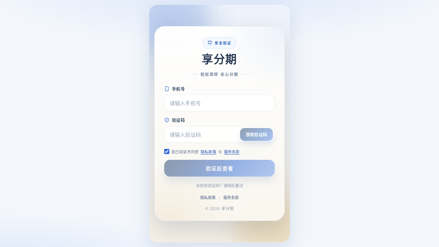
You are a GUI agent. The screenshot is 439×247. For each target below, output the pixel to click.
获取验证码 (256, 134)
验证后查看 (219, 168)
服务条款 (232, 151)
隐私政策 (208, 151)
